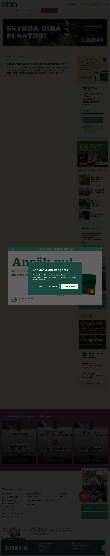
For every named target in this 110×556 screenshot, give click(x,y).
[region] (55, 278)
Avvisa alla (53, 286)
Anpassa (38, 286)
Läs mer (42, 280)
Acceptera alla (69, 286)
